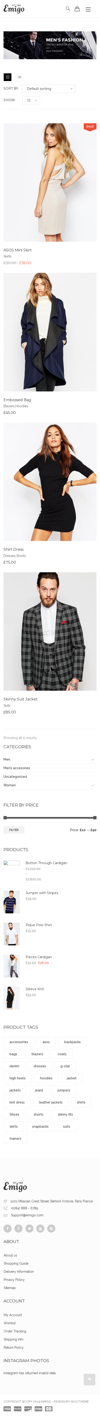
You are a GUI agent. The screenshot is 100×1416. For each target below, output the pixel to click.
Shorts (21, 556)
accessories (19, 1042)
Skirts (7, 256)
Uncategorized (15, 776)
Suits (6, 705)
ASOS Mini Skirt (17, 250)
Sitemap (10, 1288)
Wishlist (10, 1323)
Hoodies (21, 406)
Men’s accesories (16, 768)
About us (10, 1255)
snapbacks (40, 1126)
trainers (15, 1138)
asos (46, 1042)
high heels (18, 1078)
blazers (37, 1054)
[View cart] (77, 8)
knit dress (17, 1102)
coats (62, 1054)
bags (13, 1054)
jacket (72, 1078)
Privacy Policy (14, 1280)
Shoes (14, 1114)
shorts (38, 1114)
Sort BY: (11, 88)
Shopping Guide (16, 1263)
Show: (9, 100)
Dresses (9, 556)
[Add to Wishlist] (50, 182)
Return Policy (14, 1347)
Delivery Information (19, 1271)
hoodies (46, 1078)
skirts (14, 1126)
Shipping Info (13, 1339)
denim (14, 1066)
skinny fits (65, 1114)
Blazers (9, 406)
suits (66, 1126)
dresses (40, 1066)
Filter (14, 830)
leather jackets (51, 1102)
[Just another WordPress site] (13, 8)
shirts (81, 1102)
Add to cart (33, 182)
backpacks (72, 1042)
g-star (65, 1066)
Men (6, 759)
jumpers (64, 1090)
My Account (13, 1315)
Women (9, 785)
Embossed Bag (17, 400)
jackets (15, 1090)
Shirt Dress (13, 549)
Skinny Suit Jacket (20, 699)
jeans (39, 1090)
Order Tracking (15, 1331)
